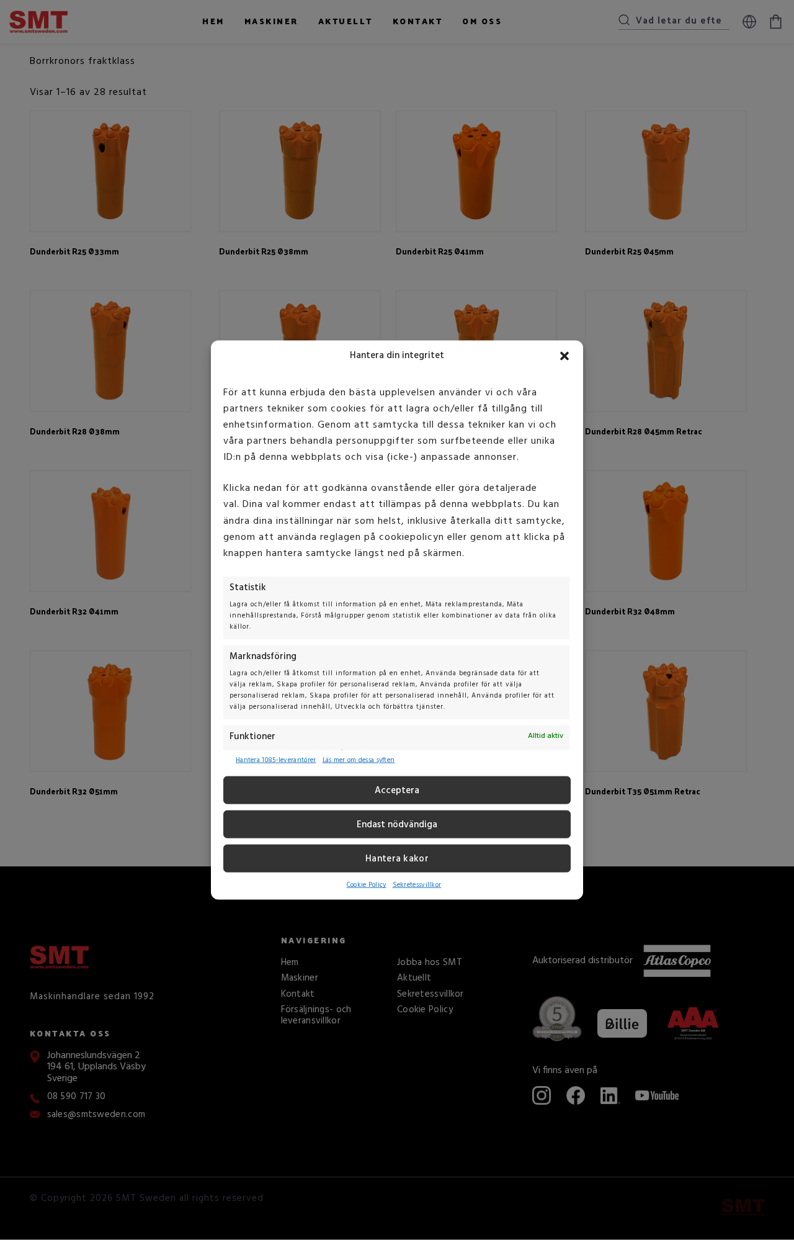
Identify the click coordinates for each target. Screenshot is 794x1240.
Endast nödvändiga (397, 824)
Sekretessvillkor (417, 885)
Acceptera (397, 790)
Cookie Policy (366, 885)
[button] (564, 356)
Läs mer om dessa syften (359, 760)
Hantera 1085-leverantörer (276, 760)
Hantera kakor (397, 858)
